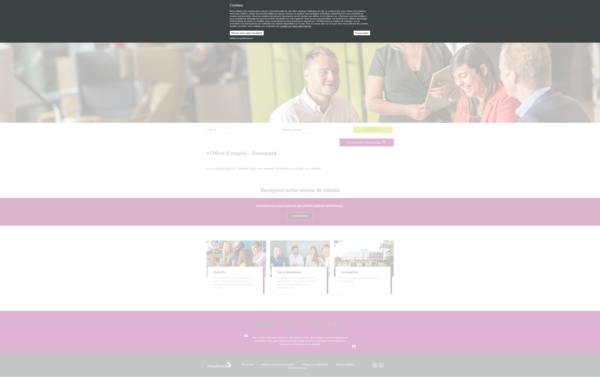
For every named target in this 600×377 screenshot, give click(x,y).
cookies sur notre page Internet (295, 26)
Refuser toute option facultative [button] (246, 33)
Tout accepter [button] (362, 33)
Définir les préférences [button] (241, 38)
